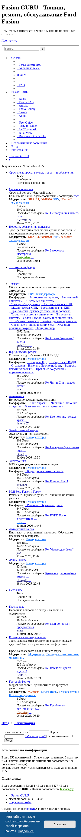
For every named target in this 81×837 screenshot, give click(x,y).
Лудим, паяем (18, 559)
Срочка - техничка (21, 189)
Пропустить (9, 40)
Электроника (17, 460)
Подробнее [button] (26, 831)
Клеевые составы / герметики (44, 406)
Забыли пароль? (35, 736)
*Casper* (66, 199)
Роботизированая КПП (55, 307)
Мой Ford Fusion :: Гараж (25, 491)
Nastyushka (24, 257)
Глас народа (16, 606)
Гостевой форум (19, 681)
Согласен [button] (60, 824)
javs (19, 389)
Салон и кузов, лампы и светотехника (47, 317)
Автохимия (16, 396)
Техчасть (14, 283)
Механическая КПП (24, 307)
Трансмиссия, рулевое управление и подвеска (40, 311)
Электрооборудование (25, 304)
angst (20, 630)
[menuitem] (29, 64)
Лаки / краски (38, 403)
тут (76, 196)
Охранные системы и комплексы (32, 324)
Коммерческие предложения (27, 637)
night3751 (23, 345)
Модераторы (36, 654)
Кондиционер (46, 328)
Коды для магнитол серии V (45, 471)
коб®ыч (22, 484)
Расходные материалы (44, 297)
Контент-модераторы (22, 695)
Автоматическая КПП (58, 304)
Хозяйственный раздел (23, 430)
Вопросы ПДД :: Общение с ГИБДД (53, 362)
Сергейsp (22, 712)
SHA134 (33, 199)
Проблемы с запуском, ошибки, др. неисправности (44, 321)
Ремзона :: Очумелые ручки (45, 505)
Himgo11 (22, 580)
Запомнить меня (58, 736)
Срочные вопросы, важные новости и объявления (41, 172)
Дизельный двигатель (40, 300)
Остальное (16, 590)
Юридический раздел (23, 351)
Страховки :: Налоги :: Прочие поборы (36, 365)
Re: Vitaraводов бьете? (59, 549)
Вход (5, 723)
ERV (56, 199)
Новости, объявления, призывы (29, 226)
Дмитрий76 (24, 219)
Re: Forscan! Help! (56, 481)
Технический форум (22, 267)
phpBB (30, 808)
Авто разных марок (21, 529)
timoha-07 (23, 423)
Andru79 (22, 674)
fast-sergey (67, 789)
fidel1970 (46, 199)
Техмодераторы (19, 202)
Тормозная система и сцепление (32, 314)
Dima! (20, 454)
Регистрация (24, 723)
